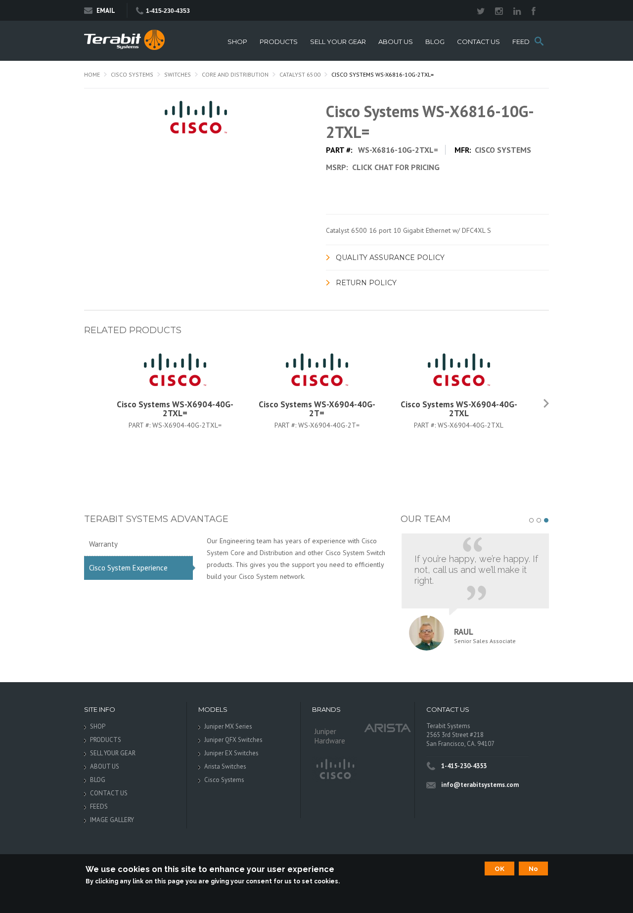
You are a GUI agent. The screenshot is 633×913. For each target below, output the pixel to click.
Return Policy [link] (366, 282)
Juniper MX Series (228, 726)
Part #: (140, 425)
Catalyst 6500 (299, 74)
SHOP (237, 42)
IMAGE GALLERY (112, 820)
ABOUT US (395, 42)
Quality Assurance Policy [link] (390, 257)
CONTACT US (478, 42)
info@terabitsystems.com (480, 785)
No (533, 868)
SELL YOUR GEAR (338, 42)
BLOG (435, 42)
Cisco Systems (132, 74)
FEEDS (523, 42)
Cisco (334, 769)
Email (105, 10)
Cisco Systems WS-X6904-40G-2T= (317, 409)
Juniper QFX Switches (233, 740)
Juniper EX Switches (231, 753)
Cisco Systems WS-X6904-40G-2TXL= (175, 409)
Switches (177, 74)
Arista (387, 727)
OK (499, 868)
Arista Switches (225, 766)
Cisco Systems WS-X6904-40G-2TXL (459, 409)
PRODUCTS (279, 42)
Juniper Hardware (330, 736)
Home (92, 74)
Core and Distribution (235, 74)
